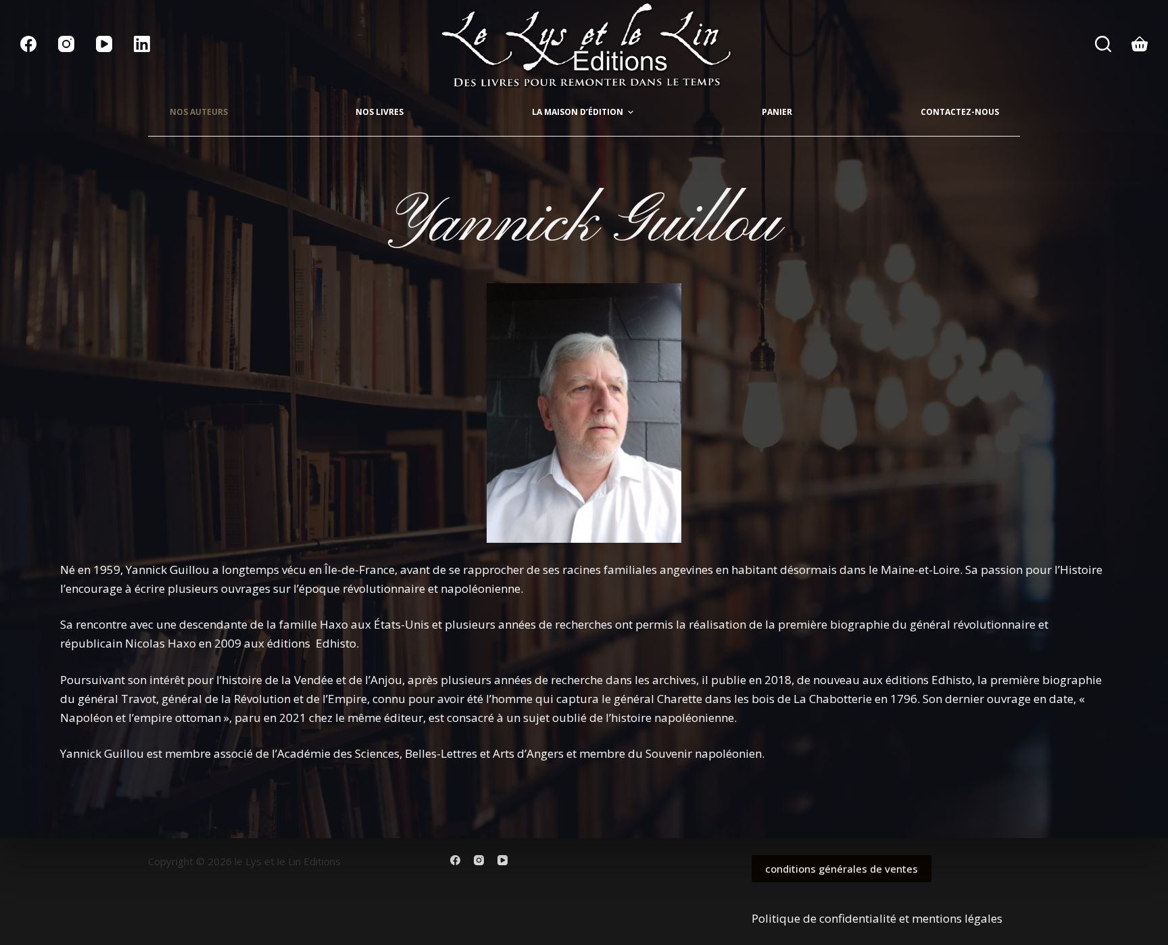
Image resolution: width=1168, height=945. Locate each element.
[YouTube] (104, 44)
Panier (777, 112)
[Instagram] (66, 44)
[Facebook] (28, 44)
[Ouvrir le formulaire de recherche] (1103, 44)
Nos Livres (380, 112)
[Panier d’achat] (1140, 44)
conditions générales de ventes (841, 868)
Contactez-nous (960, 112)
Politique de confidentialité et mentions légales (877, 918)
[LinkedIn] (142, 44)
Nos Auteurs (199, 112)
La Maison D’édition (577, 112)
